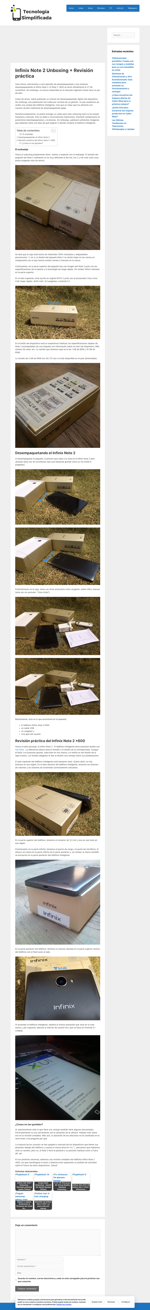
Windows (101, 8)
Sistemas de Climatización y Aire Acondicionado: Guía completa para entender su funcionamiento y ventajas (122, 82)
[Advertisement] (58, 44)
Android (120, 8)
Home (71, 8)
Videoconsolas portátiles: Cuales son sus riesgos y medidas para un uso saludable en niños (123, 64)
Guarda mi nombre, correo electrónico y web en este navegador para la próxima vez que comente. (59, 1280)
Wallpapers (132, 8)
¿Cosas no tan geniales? (32, 143)
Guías (90, 8)
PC (111, 8)
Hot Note (19, 749)
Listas (80, 8)
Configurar (125, 1302)
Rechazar (111, 1302)
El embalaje (28, 134)
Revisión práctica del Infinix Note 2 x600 (37, 140)
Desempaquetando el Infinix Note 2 (34, 137)
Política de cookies (63, 1304)
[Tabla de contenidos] (53, 131)
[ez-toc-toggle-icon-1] (52, 131)
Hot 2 (72, 1147)
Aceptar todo (97, 1302)
